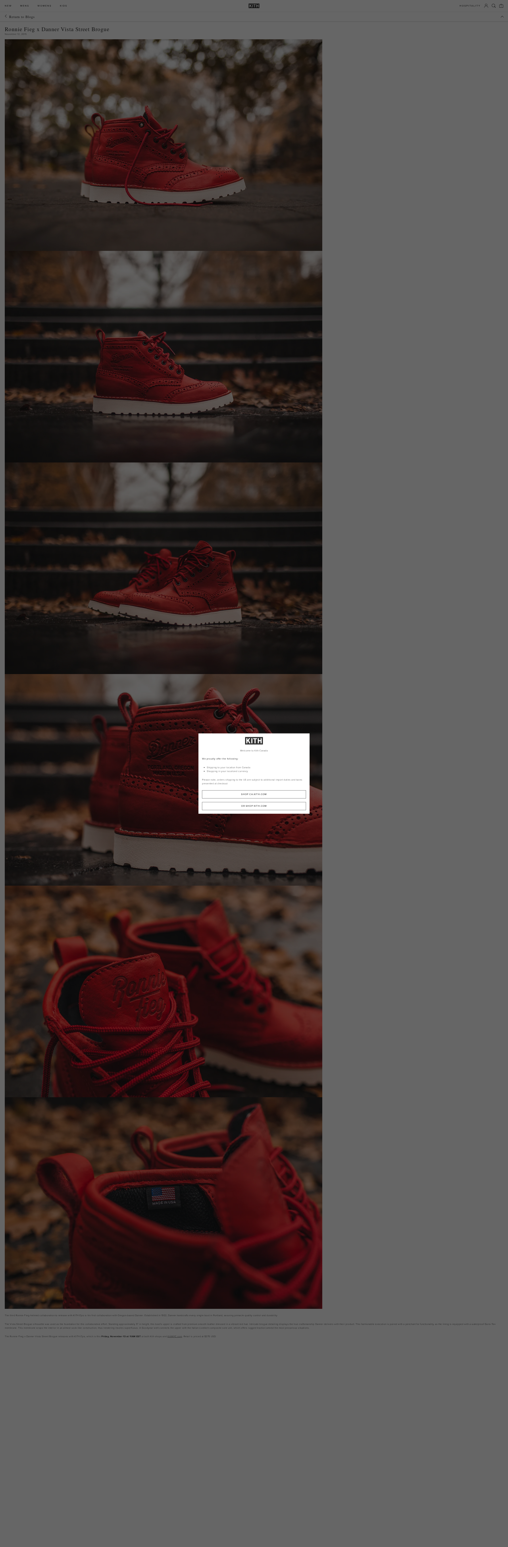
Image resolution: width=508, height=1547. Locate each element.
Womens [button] (45, 5)
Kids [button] (63, 5)
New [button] (8, 5)
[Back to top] (502, 16)
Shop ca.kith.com (254, 794)
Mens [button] (24, 5)
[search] (494, 6)
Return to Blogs (22, 16)
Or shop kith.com (254, 806)
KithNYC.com (174, 1336)
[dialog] (254, 773)
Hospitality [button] (470, 5)
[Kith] (254, 6)
